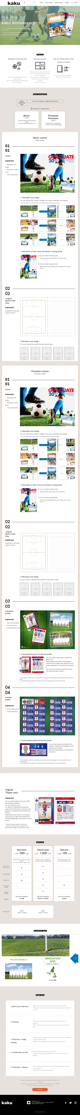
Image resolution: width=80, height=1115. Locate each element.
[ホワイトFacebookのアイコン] (65, 1102)
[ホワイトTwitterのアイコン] (70, 1102)
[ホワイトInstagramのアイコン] (75, 1102)
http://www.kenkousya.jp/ (37, 1103)
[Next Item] (75, 958)
